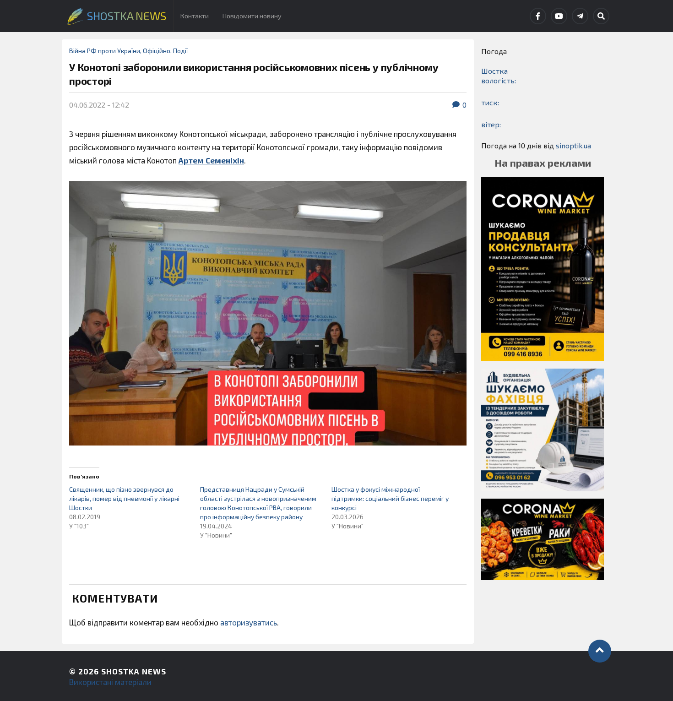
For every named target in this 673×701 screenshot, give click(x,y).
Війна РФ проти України (104, 50)
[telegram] (580, 16)
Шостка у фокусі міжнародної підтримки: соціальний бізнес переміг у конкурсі (390, 498)
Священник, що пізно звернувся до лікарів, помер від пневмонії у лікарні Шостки (124, 498)
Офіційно (156, 50)
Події (180, 50)
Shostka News (133, 671)
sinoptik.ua (573, 145)
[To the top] (599, 651)
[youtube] (559, 16)
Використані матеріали (110, 681)
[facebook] (538, 16)
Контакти (194, 16)
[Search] (601, 16)
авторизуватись (248, 622)
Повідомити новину (252, 16)
